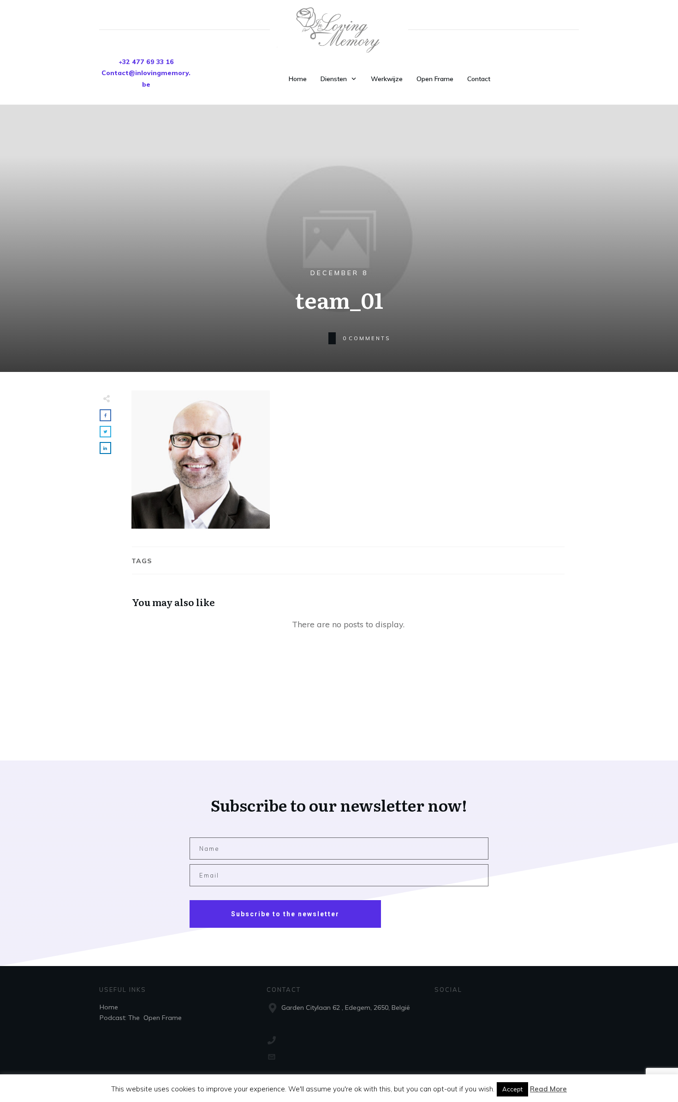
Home (109, 1007)
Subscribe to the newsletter (285, 914)
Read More (548, 1088)
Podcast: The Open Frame (141, 1018)
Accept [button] (512, 1089)
